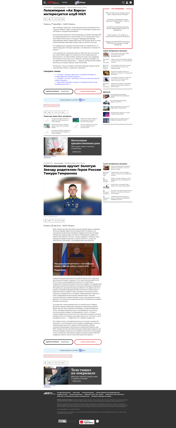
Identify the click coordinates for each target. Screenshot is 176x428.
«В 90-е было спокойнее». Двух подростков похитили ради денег (120, 185)
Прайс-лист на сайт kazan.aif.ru (115, 394)
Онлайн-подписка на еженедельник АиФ (108, 392)
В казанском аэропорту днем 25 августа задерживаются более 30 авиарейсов (117, 28)
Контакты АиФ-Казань (76, 394)
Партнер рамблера (72, 421)
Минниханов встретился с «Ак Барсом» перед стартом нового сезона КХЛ (74, 265)
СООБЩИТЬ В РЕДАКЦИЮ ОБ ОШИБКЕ (101, 396)
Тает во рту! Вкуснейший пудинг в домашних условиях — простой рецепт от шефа (120, 168)
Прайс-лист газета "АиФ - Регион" (93, 394)
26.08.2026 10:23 (48, 163)
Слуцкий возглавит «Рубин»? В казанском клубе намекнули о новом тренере (60, 120)
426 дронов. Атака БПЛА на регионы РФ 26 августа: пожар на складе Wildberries (117, 43)
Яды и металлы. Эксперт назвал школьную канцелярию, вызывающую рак (120, 55)
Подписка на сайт (62, 394)
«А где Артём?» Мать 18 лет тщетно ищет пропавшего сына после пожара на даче (121, 67)
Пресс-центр (76, 392)
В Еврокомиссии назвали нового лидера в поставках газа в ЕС (119, 119)
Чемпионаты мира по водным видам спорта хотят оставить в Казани (60, 126)
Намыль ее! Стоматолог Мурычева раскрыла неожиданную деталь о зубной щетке (121, 85)
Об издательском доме (64, 392)
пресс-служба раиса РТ (50, 216)
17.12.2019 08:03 (48, 7)
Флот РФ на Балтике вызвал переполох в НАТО (118, 101)
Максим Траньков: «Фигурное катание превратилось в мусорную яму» (89, 126)
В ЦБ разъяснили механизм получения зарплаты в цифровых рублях (119, 96)
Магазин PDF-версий (88, 392)
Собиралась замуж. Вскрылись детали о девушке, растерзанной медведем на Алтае (120, 198)
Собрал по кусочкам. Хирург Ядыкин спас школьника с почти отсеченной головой (121, 61)
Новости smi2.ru (50, 156)
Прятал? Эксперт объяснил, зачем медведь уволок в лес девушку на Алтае (120, 180)
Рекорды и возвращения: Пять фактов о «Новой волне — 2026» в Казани (117, 21)
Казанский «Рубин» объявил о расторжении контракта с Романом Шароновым (89, 120)
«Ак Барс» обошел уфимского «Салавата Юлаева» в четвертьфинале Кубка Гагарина (75, 75)
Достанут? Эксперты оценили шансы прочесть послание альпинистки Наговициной (121, 192)
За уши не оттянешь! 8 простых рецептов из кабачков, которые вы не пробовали (121, 73)
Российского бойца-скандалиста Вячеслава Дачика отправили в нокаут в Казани (61, 132)
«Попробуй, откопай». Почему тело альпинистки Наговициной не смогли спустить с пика (121, 79)
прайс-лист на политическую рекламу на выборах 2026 (73, 396)
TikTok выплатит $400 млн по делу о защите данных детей (120, 113)
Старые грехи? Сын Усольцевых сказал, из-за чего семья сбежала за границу (121, 174)
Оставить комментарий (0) (88, 91)
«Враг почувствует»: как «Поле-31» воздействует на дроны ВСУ (120, 107)
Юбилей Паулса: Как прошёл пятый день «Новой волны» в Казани (118, 13)
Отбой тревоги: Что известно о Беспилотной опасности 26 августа (118, 35)
